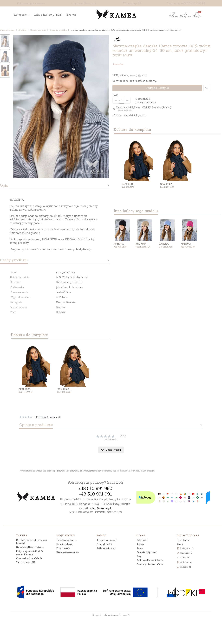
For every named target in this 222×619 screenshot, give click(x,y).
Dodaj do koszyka (157, 88)
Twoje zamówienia (65, 540)
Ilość (115, 95)
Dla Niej (22, 30)
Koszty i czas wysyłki (107, 540)
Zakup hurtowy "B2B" (26, 562)
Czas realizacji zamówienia (29, 558)
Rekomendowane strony (67, 552)
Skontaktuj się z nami (147, 552)
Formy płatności (104, 544)
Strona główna (7, 30)
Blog (139, 556)
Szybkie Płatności (84, 3)
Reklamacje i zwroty (31, 3)
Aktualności (142, 540)
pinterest (184, 562)
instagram (185, 548)
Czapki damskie (38, 30)
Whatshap (130, 3)
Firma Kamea (183, 540)
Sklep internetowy (109, 615)
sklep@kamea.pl (100, 508)
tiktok (183, 557)
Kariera (140, 548)
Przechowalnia (63, 548)
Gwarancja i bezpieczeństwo (150, 564)
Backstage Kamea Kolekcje (150, 560)
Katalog (140, 544)
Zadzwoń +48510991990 (184, 3)
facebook (184, 553)
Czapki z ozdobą (58, 30)
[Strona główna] (36, 497)
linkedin (184, 567)
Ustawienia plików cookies (29, 547)
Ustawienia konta (64, 544)
